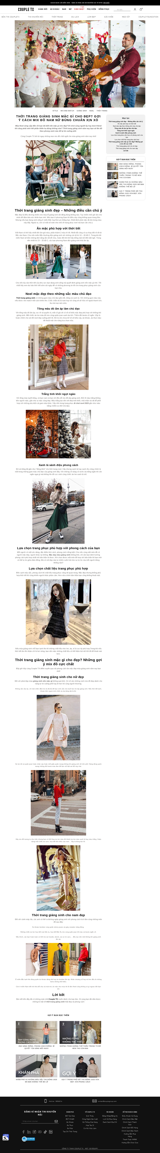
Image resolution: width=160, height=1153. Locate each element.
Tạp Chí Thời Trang (70, 1131)
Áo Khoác (70, 1122)
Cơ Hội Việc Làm (90, 1128)
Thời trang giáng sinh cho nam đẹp (127, 148)
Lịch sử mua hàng (110, 1119)
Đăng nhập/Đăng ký (110, 1116)
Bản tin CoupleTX (10, 17)
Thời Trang (57, 17)
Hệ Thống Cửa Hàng (90, 1122)
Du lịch (75, 17)
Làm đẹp (91, 17)
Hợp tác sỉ (90, 1125)
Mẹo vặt (126, 17)
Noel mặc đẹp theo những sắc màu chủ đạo (127, 126)
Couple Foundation (148, 17)
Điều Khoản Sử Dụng (130, 1116)
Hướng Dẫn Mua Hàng (130, 1135)
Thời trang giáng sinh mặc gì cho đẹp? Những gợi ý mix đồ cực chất (126, 143)
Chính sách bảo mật (130, 1119)
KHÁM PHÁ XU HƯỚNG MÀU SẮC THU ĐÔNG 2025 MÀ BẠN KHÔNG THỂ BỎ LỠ (36, 1081)
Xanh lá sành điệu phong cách (125, 133)
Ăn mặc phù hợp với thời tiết (127, 124)
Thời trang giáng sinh (25, 298)
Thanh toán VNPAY (130, 1139)
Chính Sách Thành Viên (130, 1123)
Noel (91, 111)
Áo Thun (70, 1125)
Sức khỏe (108, 17)
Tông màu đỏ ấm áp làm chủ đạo (126, 128)
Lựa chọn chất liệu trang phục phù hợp (127, 139)
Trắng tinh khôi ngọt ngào (126, 130)
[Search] (1, 1)
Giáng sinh (82, 111)
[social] (23, 1131)
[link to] (28, 1139)
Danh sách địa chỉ (110, 1122)
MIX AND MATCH (67, 111)
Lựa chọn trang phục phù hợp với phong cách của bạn (127, 136)
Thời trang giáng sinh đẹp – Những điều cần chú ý (126, 121)
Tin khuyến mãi (35, 17)
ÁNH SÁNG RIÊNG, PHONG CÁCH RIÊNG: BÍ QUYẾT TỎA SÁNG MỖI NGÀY (37, 1047)
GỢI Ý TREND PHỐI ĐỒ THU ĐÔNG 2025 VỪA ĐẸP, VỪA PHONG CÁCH (80, 1081)
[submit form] (56, 1121)
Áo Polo (70, 1128)
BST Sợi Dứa (70, 1116)
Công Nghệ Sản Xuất (90, 1119)
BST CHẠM (70, 1119)
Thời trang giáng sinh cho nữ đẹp (126, 146)
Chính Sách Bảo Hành (130, 1131)
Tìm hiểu (106, 3)
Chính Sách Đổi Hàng (130, 1128)
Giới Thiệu (90, 1116)
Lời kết (125, 151)
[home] (26, 9)
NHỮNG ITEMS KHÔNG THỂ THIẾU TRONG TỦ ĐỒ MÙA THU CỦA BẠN (80, 1047)
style (55, 111)
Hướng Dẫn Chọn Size (130, 1142)
